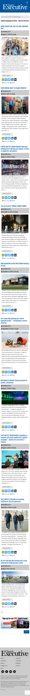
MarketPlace (4, 666)
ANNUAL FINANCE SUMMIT (14, 206)
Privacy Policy (3, 689)
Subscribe (18, 661)
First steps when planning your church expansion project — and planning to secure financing (14, 321)
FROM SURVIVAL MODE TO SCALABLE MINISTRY (14, 88)
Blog (2, 668)
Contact (18, 666)
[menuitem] (3, 672)
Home (2, 658)
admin (9, 31)
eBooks (3, 663)
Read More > (7, 76)
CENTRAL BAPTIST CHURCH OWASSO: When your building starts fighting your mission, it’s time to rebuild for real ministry (15, 149)
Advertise (18, 658)
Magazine (3, 661)
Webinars (18, 663)
